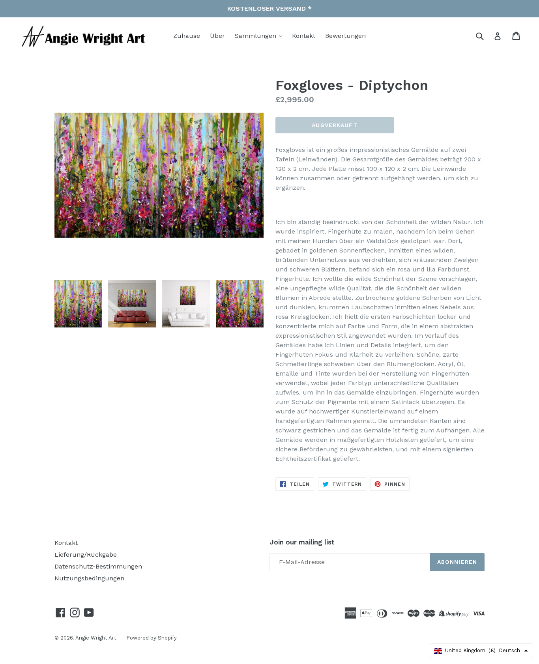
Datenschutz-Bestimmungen (98, 566)
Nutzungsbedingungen (89, 578)
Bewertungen (345, 35)
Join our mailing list (302, 542)
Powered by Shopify (151, 638)
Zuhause (186, 35)
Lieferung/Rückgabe (85, 554)
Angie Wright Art (95, 638)
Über (217, 35)
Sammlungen (256, 35)
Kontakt (303, 35)
